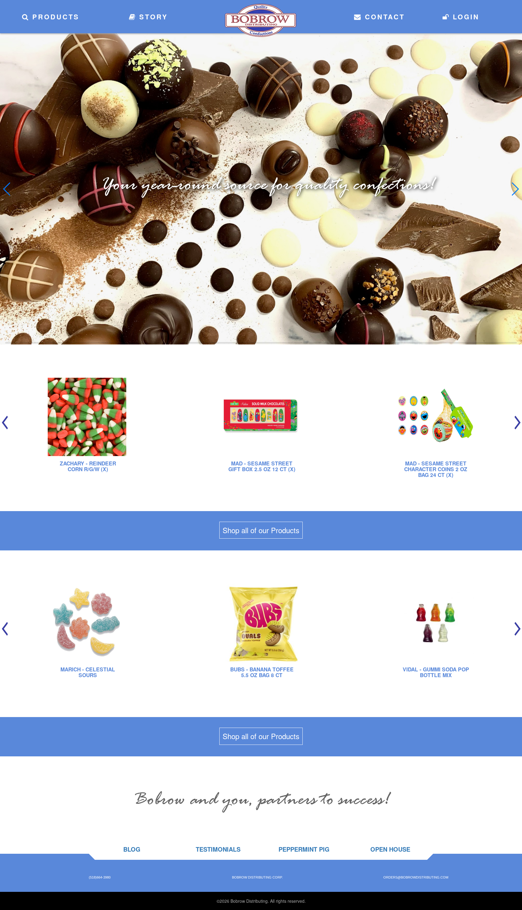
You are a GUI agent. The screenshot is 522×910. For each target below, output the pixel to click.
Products (54, 16)
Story (152, 16)
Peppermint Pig (304, 849)
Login (464, 16)
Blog (131, 849)
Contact (383, 16)
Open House (390, 849)
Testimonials (218, 849)
